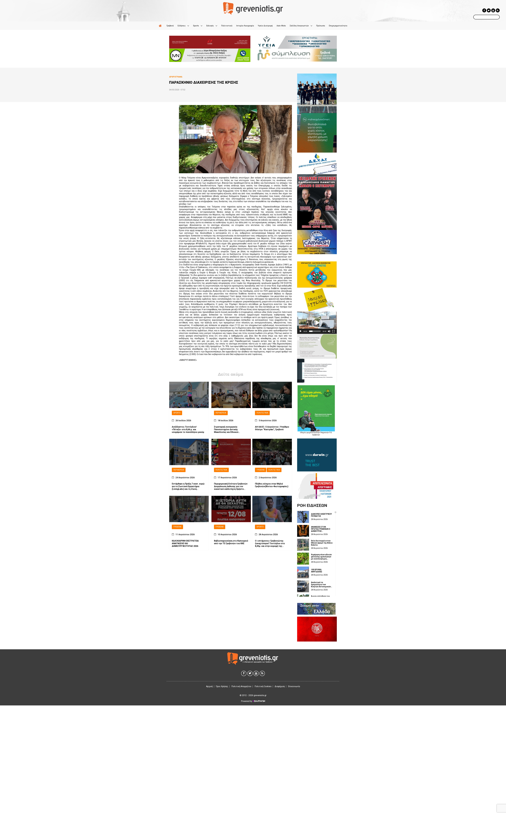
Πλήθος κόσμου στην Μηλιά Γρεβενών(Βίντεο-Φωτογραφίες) (271, 485)
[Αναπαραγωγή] (300, 331)
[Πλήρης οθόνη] (333, 331)
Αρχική (209, 686)
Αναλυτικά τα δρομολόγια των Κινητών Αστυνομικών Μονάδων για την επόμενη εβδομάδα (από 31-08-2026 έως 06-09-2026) (321, 584)
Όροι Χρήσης (222, 686)
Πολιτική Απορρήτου (241, 686)
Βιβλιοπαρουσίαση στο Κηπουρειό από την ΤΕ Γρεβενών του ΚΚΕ (231, 542)
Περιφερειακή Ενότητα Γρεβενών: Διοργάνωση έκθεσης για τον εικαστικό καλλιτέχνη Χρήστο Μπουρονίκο (231, 487)
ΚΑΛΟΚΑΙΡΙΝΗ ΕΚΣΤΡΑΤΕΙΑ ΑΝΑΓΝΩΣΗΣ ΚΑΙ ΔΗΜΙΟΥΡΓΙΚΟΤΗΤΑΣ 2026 (185, 543)
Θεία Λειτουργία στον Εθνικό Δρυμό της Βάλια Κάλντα (321, 543)
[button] (317, 323)
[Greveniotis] (253, 8)
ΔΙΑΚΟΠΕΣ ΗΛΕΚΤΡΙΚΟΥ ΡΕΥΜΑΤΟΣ (321, 515)
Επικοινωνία (294, 686)
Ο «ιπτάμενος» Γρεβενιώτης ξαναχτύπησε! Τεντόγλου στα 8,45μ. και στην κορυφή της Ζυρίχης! (270, 543)
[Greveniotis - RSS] (498, 10)
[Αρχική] (160, 25)
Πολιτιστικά (262, 413)
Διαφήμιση (280, 686)
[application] (317, 323)
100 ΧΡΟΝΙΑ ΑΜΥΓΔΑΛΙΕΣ (316, 571)
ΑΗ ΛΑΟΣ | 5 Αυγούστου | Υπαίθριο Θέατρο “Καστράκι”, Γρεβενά (272, 428)
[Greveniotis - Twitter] (489, 10)
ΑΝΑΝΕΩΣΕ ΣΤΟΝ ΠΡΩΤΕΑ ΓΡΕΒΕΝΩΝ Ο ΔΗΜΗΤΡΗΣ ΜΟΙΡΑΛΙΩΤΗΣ (320, 529)
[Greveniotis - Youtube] (493, 10)
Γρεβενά (261, 470)
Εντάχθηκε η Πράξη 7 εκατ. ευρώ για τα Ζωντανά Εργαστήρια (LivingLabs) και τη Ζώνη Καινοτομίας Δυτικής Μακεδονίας (189, 487)
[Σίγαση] (329, 331)
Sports (177, 413)
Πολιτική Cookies (263, 686)
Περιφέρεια (221, 413)
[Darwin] (259, 701)
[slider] (315, 331)
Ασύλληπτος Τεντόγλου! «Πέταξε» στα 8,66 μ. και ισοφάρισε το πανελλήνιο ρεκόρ (188, 429)
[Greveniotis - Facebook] (484, 10)
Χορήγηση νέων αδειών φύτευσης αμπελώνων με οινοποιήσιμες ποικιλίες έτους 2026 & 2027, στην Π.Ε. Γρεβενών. (321, 557)
